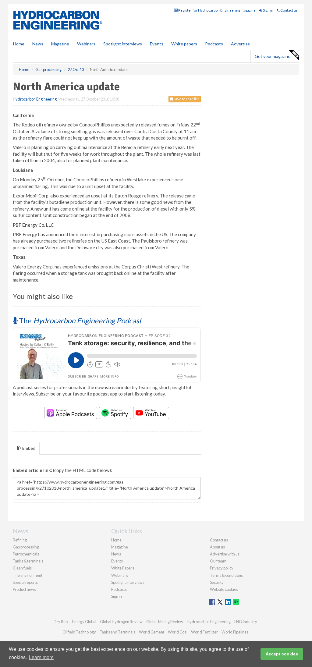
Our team (218, 561)
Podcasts (214, 43)
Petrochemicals (26, 554)
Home (18, 43)
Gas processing (26, 547)
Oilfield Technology (79, 632)
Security (217, 582)
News (116, 554)
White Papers (122, 568)
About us (217, 547)
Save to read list (186, 99)
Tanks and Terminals (117, 632)
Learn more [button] (41, 657)
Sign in (267, 10)
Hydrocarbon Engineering (35, 99)
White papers (184, 43)
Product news (24, 589)
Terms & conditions (226, 575)
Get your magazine (272, 56)
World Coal (177, 632)
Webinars (86, 43)
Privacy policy (221, 568)
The (79, 320)
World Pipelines (235, 632)
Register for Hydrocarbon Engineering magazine (217, 10)
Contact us (289, 10)
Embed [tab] (28, 448)
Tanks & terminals (28, 561)
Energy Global (84, 621)
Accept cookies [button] (282, 653)
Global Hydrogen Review (121, 621)
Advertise (240, 43)
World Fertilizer (204, 632)
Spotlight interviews (122, 43)
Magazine (60, 43)
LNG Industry (245, 621)
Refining (20, 540)
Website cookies (224, 589)
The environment (27, 575)
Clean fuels (22, 568)
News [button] (37, 43)
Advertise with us (224, 554)
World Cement (151, 632)
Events (156, 43)
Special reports (25, 582)
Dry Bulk (61, 621)
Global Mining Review (164, 621)
